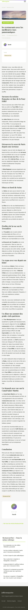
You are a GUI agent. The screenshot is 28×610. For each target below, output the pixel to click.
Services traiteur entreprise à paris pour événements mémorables (13, 551)
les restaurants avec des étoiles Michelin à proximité (12, 546)
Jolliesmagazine (7, 592)
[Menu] (24, 1)
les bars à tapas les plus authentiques (14, 555)
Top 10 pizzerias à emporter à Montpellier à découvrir (12, 559)
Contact (20, 601)
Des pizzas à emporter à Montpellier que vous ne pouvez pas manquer (13, 577)
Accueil (3, 7)
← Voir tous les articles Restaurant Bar (12, 523)
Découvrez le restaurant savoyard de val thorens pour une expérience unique (13, 571)
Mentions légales (11, 601)
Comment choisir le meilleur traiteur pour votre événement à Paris (14, 565)
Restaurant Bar (10, 7)
